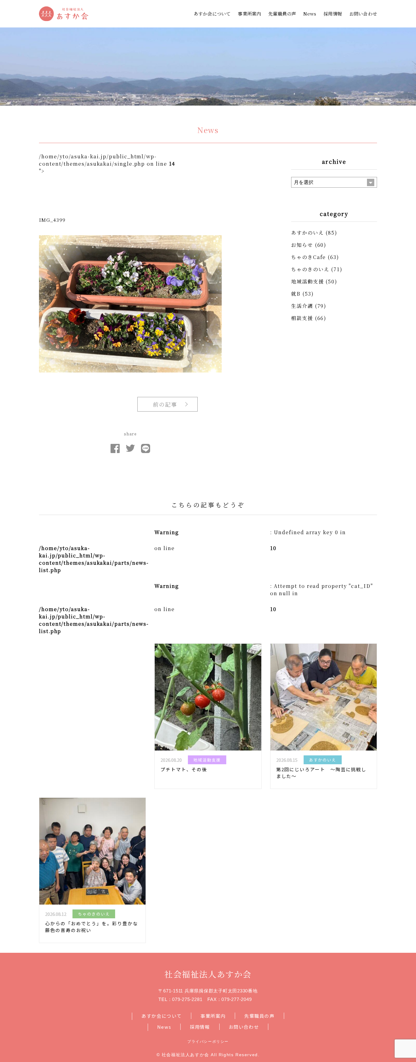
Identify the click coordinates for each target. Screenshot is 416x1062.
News (309, 13)
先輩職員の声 (282, 13)
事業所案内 (249, 13)
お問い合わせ (363, 13)
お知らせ (302, 244)
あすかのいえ (307, 232)
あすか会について (212, 13)
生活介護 (302, 305)
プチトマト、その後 (183, 769)
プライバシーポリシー (208, 1041)
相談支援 (302, 318)
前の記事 (165, 404)
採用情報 (332, 13)
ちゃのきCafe (308, 257)
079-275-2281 (187, 999)
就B (296, 293)
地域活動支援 (307, 281)
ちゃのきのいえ (310, 269)
